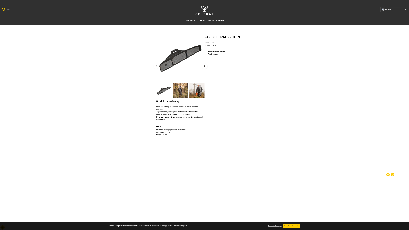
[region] (204, 226)
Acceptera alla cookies (291, 226)
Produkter (190, 20)
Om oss (203, 20)
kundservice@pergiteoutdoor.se (28, 171)
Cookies (389, 170)
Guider (211, 20)
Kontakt (220, 20)
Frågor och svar (392, 166)
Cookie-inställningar (275, 226)
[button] (204, 66)
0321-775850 (22, 168)
